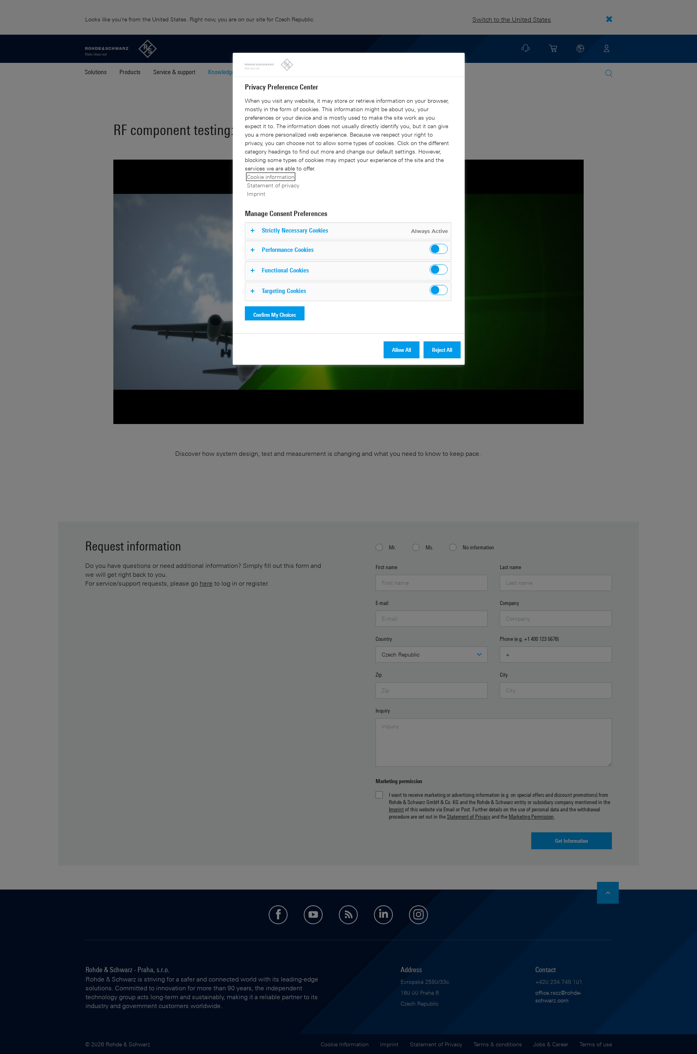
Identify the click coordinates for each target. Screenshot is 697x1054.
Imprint (256, 193)
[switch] (439, 249)
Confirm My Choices (274, 314)
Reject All (442, 349)
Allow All (401, 349)
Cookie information (270, 176)
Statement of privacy (273, 185)
